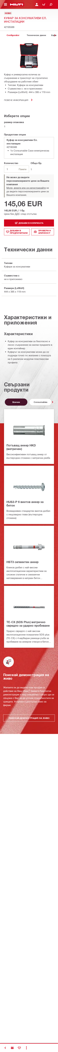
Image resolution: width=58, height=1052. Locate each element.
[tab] (13, 35)
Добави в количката (31, 223)
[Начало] (16, 4)
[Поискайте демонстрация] (12, 1047)
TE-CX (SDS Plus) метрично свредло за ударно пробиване (28, 623)
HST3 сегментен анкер (22, 562)
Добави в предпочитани (19, 231)
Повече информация (16, 100)
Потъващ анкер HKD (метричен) (21, 447)
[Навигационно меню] (5, 4)
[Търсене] (50, 4)
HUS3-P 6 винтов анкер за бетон (25, 503)
